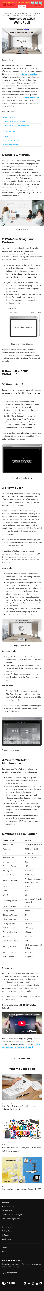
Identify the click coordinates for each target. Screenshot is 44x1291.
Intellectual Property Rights (12, 1214)
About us (5, 1202)
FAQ (3, 1251)
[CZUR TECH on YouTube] (41, 1283)
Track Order (6, 1239)
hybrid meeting (10, 13)
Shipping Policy (8, 1227)
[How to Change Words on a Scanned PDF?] (22, 1170)
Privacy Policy (7, 1210)
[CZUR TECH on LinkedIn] (37, 1283)
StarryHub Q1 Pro (29, 74)
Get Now (22, 6)
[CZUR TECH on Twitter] (29, 1283)
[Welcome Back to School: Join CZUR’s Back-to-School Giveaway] (22, 1128)
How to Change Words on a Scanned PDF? (21, 1189)
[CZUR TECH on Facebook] (25, 1283)
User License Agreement (11, 1218)
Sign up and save (12, 1260)
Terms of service (8, 1206)
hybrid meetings (32, 97)
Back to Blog (23, 1058)
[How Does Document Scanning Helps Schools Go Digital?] (22, 1087)
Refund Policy (7, 1231)
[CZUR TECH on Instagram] (33, 1283)
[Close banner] (42, 4)
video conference (26, 13)
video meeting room (20, 15)
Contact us (6, 1247)
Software (5, 1235)
